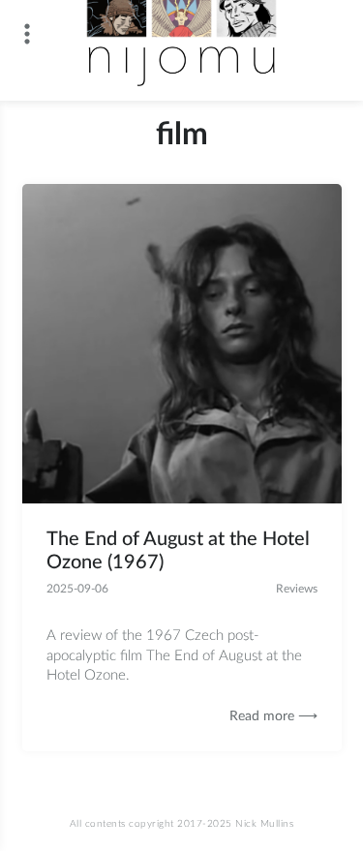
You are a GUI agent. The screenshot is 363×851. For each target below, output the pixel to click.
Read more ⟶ (273, 716)
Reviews (297, 588)
